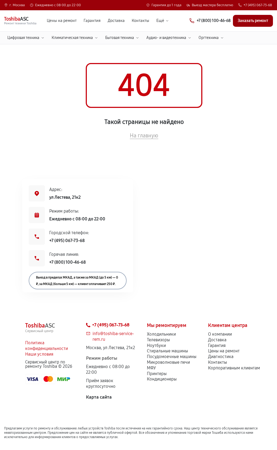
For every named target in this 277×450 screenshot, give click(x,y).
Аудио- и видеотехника (166, 37)
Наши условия (39, 354)
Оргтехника (209, 37)
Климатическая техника (72, 37)
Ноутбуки (156, 345)
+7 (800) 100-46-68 (67, 262)
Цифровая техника (23, 37)
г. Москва (17, 5)
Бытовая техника (119, 37)
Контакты (140, 20)
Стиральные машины (167, 350)
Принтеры (157, 373)
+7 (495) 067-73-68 (257, 5)
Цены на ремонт (62, 20)
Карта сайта (99, 397)
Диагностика (220, 356)
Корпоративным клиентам (234, 367)
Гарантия (92, 20)
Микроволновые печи (168, 362)
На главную (144, 135)
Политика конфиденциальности (46, 345)
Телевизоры (158, 339)
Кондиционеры (162, 379)
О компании (220, 334)
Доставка (116, 20)
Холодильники (161, 334)
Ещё (160, 20)
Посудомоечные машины (171, 356)
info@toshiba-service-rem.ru (113, 336)
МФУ (151, 367)
